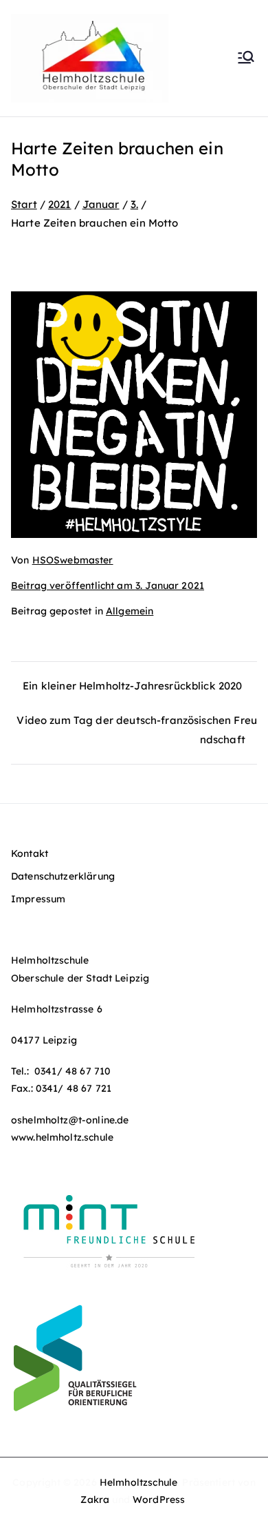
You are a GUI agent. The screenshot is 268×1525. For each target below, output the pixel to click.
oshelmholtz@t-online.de (70, 1120)
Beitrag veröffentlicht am (107, 585)
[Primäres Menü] (246, 59)
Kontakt (29, 853)
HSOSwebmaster (72, 560)
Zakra (94, 1499)
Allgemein (129, 611)
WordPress (159, 1499)
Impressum (38, 899)
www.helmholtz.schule (62, 1137)
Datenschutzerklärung (63, 876)
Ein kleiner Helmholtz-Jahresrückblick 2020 (132, 685)
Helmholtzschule (138, 1482)
